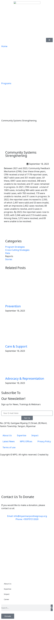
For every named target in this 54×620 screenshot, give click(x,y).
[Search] (52, 608)
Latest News (9, 441)
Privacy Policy (44, 441)
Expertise (21, 435)
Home (4, 46)
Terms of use (9, 447)
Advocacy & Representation (24, 378)
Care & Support (16, 346)
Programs (6, 83)
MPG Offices (26, 441)
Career (6, 599)
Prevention (13, 306)
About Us (7, 435)
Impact (34, 435)
